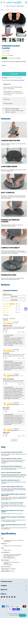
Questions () (12, 318)
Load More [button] (14, 440)
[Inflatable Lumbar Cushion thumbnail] (4, 39)
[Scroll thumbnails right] (25, 39)
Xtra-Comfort (6, 51)
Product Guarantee (7, 103)
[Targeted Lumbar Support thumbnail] (14, 39)
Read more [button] (5, 330)
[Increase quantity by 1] (14, 69)
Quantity (4, 65)
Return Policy (6, 99)
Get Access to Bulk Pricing (18, 80)
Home (2, 10)
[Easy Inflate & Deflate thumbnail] (19, 39)
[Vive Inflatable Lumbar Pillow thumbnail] (9, 39)
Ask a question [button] (14, 299)
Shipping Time (7, 84)
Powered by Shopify (14, 615)
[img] (10, 322)
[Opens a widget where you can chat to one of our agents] (23, 615)
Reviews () (5, 318)
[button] (5, 55)
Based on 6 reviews (7, 294)
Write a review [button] (14, 296)
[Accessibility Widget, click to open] (25, 309)
